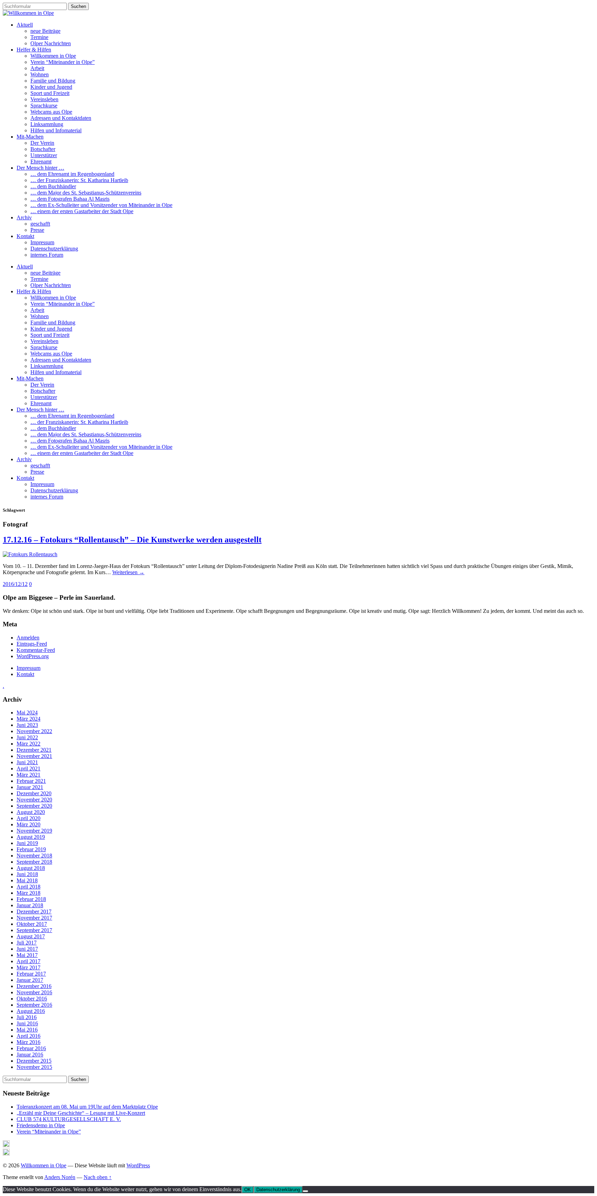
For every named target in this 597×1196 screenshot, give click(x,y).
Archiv (24, 217)
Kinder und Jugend (51, 87)
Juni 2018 (27, 874)
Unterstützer (43, 155)
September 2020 (34, 806)
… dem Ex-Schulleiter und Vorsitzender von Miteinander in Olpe (101, 205)
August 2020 (31, 812)
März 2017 (28, 967)
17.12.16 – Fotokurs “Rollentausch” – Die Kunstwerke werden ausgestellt (132, 539)
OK (247, 1189)
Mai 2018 (27, 880)
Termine (39, 37)
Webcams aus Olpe (51, 112)
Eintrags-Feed (32, 644)
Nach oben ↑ (98, 1177)
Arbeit (37, 68)
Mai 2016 (27, 1030)
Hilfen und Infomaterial (56, 130)
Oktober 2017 (32, 924)
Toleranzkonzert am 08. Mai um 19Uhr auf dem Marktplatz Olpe (87, 1107)
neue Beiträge (45, 31)
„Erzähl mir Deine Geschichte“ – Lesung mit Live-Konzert (81, 1113)
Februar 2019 (31, 849)
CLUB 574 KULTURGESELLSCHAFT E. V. (69, 1119)
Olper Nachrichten (50, 43)
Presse (37, 230)
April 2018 (28, 887)
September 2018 (34, 862)
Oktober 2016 (32, 999)
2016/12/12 (15, 584)
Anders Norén (59, 1177)
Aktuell (25, 25)
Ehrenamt (40, 161)
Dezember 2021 (34, 750)
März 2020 (28, 824)
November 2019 (34, 831)
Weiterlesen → (128, 572)
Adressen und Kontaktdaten (60, 118)
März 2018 (28, 893)
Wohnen (39, 74)
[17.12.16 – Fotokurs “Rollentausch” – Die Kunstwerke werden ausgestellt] (30, 554)
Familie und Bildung (52, 81)
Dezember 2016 (34, 986)
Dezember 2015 (34, 1061)
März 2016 (28, 1042)
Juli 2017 (27, 943)
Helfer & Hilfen (34, 50)
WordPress (138, 1165)
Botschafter (42, 149)
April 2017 (28, 961)
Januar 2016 (30, 1054)
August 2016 (31, 1011)
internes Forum (46, 255)
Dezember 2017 (34, 911)
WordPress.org (33, 656)
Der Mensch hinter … (40, 168)
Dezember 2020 (34, 793)
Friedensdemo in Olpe (41, 1125)
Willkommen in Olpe (53, 56)
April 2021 (28, 768)
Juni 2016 (27, 1023)
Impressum (42, 242)
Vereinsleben (44, 99)
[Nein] (305, 1191)
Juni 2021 (27, 762)
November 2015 (34, 1067)
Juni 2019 (27, 843)
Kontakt (25, 236)
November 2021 (34, 756)
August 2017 (31, 936)
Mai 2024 (27, 712)
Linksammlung (46, 124)
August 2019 (31, 837)
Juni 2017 (27, 949)
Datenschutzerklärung (54, 248)
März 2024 (28, 719)
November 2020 (34, 800)
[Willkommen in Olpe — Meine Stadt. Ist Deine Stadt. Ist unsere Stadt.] (28, 13)
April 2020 (28, 818)
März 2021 (28, 775)
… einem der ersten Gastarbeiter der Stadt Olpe (81, 211)
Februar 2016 (31, 1048)
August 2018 (31, 868)
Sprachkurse (43, 105)
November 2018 (34, 855)
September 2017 (34, 930)
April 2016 (28, 1036)
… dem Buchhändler (53, 186)
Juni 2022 (27, 737)
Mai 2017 (27, 955)
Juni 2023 (27, 725)
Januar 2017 (30, 980)
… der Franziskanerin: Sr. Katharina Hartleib (79, 180)
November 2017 (34, 918)
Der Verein (42, 143)
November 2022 (34, 731)
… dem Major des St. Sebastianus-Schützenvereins (85, 193)
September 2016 (34, 1005)
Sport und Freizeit (49, 93)
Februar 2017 (31, 974)
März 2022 (28, 744)
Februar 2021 (31, 781)
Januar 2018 (30, 905)
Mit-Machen (30, 137)
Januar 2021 (30, 787)
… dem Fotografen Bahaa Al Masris (70, 199)
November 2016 (34, 992)
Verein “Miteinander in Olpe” (62, 62)
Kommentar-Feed (36, 650)
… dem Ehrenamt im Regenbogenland (72, 174)
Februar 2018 (31, 899)
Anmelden (28, 637)
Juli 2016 (27, 1017)
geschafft (40, 224)
